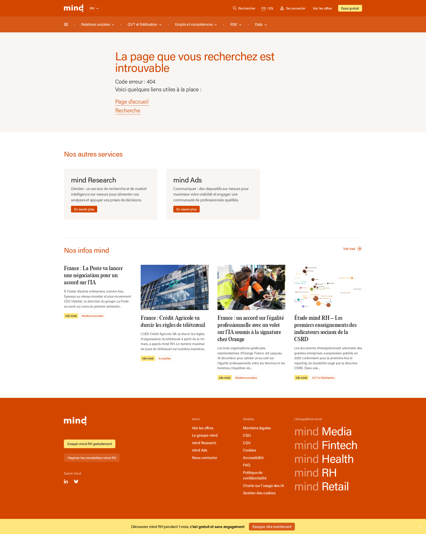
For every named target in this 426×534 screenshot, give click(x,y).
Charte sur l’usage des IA (263, 485)
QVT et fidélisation (142, 24)
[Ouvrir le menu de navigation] (66, 24)
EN (271, 8)
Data (258, 24)
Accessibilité (253, 457)
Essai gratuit (350, 8)
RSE (233, 24)
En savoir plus (84, 209)
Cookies (249, 450)
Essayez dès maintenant (272, 526)
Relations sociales (95, 24)
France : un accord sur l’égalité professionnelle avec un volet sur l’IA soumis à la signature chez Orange (250, 328)
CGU (247, 435)
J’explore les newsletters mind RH (91, 457)
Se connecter (295, 8)
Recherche (127, 110)
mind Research (204, 442)
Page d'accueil (132, 101)
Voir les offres (322, 8)
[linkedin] (66, 481)
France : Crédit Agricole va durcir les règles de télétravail (173, 321)
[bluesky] (76, 481)
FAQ (246, 464)
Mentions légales (257, 427)
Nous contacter (204, 457)
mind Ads (199, 450)
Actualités (164, 358)
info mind (71, 316)
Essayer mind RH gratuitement (89, 444)
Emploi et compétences (194, 24)
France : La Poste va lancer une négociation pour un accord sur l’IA (93, 275)
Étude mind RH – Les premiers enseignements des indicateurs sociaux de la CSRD (325, 328)
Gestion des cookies (259, 492)
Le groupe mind (205, 435)
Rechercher (246, 8)
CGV (246, 442)
